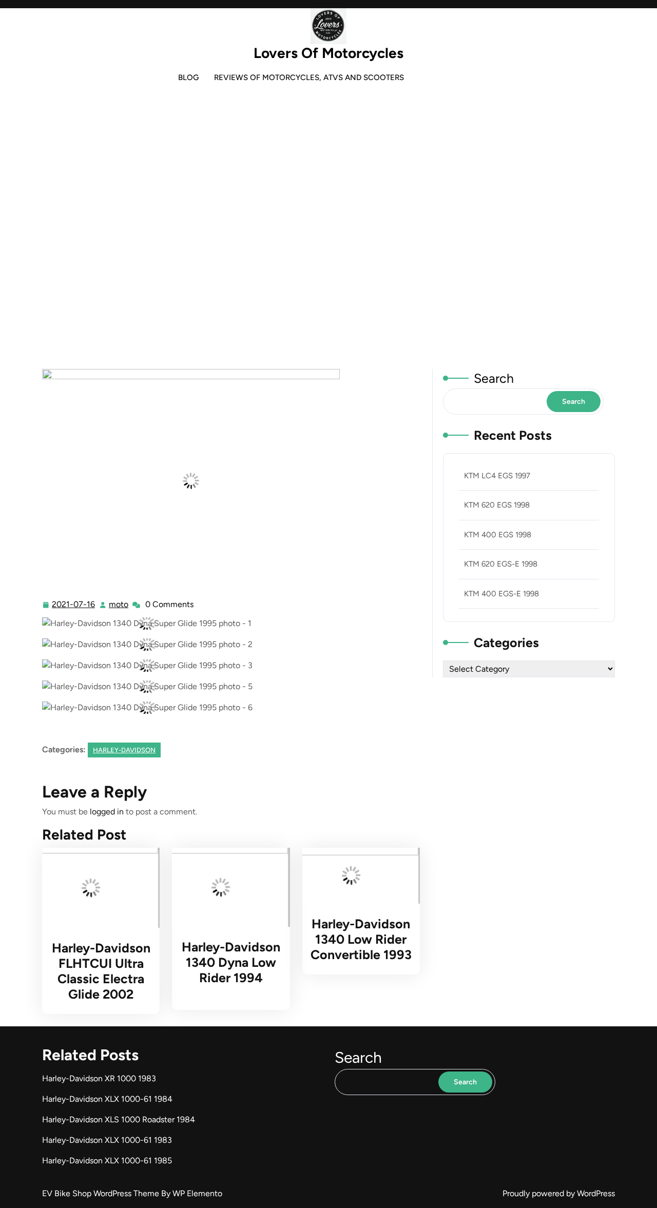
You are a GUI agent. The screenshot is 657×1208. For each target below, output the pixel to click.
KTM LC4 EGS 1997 (497, 475)
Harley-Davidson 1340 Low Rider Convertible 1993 (361, 939)
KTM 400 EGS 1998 (497, 534)
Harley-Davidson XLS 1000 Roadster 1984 (118, 1119)
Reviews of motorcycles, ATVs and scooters (309, 77)
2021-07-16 (74, 605)
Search (494, 378)
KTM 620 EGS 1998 (497, 505)
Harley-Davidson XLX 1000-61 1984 (107, 1099)
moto (119, 604)
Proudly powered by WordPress (559, 1193)
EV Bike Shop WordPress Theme (101, 1193)
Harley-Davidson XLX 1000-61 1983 (107, 1140)
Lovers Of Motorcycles (328, 53)
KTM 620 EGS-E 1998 (500, 564)
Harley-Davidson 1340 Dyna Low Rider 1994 (231, 962)
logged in (107, 811)
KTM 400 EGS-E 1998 (501, 593)
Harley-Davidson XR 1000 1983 (99, 1078)
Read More (97, 887)
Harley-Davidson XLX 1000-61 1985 (107, 1160)
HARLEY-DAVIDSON (287, 267)
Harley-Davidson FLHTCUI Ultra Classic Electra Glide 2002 (101, 971)
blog (188, 77)
